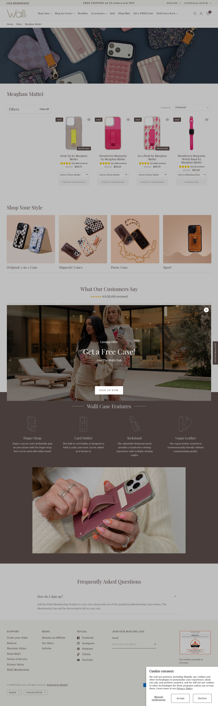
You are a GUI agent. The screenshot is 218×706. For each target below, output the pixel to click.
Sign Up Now (109, 390)
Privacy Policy (185, 688)
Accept (180, 698)
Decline (202, 698)
